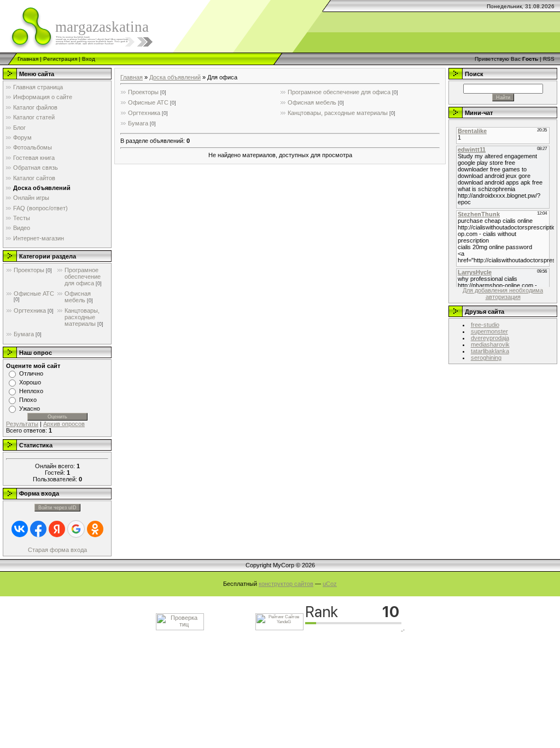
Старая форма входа (57, 549)
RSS (549, 59)
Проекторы (29, 270)
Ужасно (29, 408)
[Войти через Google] (76, 529)
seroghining (486, 357)
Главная (28, 59)
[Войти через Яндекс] (57, 529)
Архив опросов (64, 424)
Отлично (31, 373)
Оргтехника (30, 310)
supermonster (489, 331)
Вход (88, 59)
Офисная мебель (78, 296)
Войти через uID (57, 507)
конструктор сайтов (286, 583)
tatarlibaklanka (490, 351)
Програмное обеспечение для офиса (83, 276)
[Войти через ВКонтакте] (19, 529)
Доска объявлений (175, 77)
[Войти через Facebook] (38, 529)
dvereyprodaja (490, 338)
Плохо (28, 399)
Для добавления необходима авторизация (503, 293)
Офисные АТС (34, 293)
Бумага (24, 334)
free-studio (485, 324)
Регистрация (60, 59)
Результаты (22, 424)
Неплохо (31, 391)
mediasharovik (490, 344)
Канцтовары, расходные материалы (82, 317)
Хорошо (30, 382)
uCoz (330, 583)
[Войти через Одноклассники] (95, 529)
